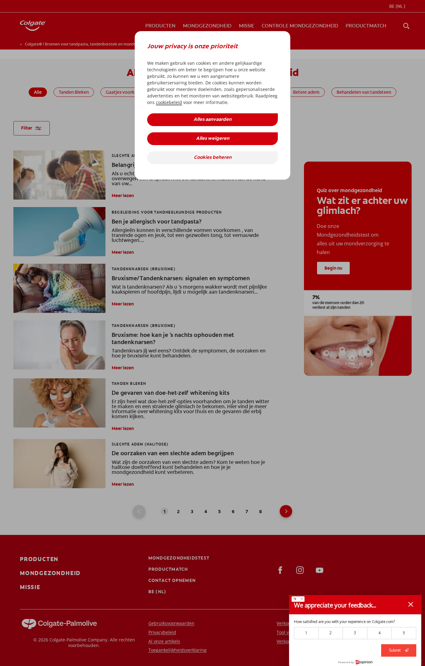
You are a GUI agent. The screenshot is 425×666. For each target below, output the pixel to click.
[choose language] (298, 599)
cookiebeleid (169, 102)
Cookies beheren (212, 157)
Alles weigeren (212, 138)
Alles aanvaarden (212, 119)
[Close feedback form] (410, 604)
